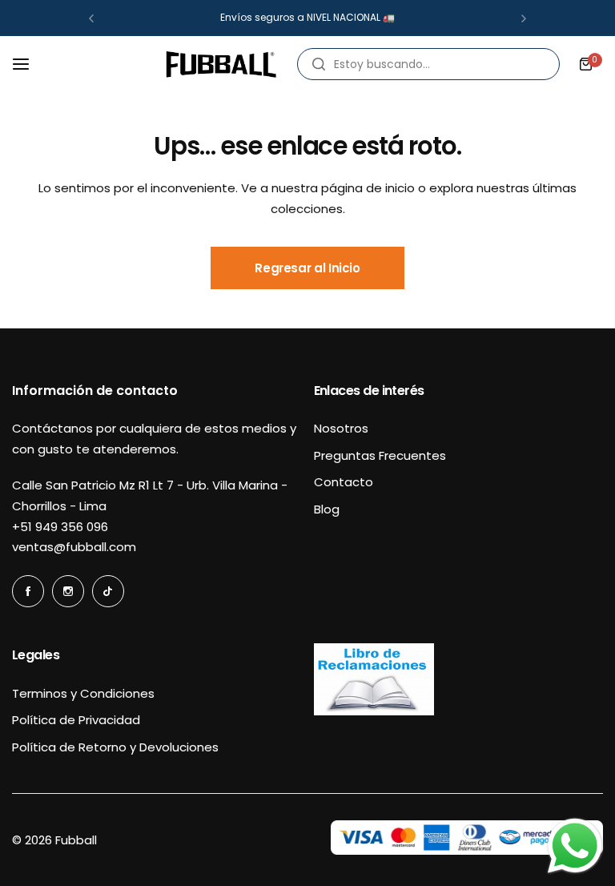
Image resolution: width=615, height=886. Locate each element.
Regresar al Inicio (307, 268)
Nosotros (341, 428)
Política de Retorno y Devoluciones (115, 747)
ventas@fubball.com (74, 546)
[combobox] (428, 64)
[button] (91, 18)
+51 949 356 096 (60, 526)
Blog (327, 509)
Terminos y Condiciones (83, 693)
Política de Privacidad (76, 719)
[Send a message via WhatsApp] (575, 846)
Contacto (343, 481)
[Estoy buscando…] (318, 64)
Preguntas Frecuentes (380, 455)
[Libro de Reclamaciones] (374, 711)
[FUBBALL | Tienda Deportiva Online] (221, 64)
